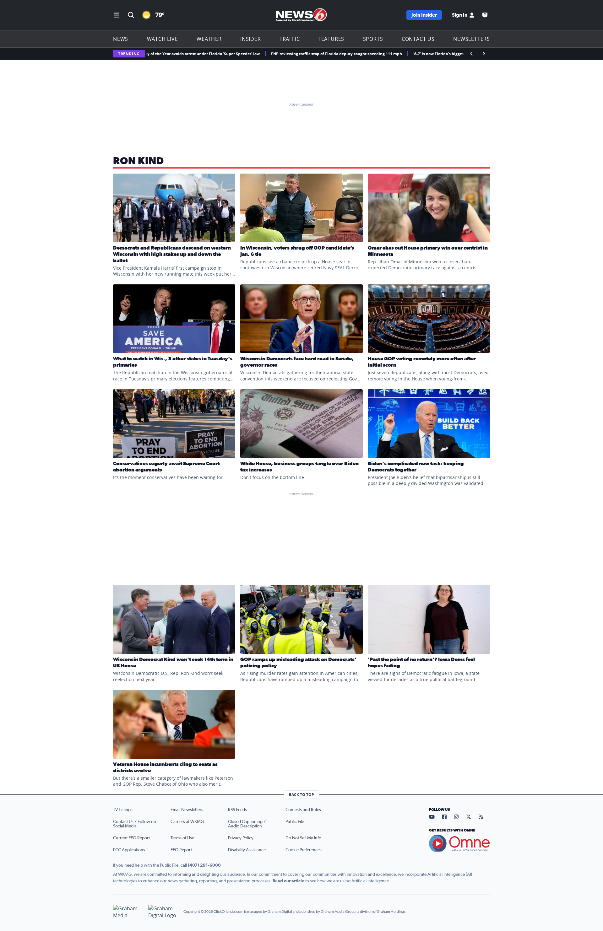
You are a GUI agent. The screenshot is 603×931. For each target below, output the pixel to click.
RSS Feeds (237, 810)
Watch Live (162, 38)
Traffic (290, 38)
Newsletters (471, 38)
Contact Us (418, 38)
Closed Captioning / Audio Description (247, 824)
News (120, 38)
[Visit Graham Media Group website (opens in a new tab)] (128, 911)
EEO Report (181, 850)
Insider (250, 38)
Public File (294, 822)
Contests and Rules (303, 810)
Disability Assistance (247, 850)
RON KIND (138, 161)
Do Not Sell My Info (303, 838)
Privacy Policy (240, 838)
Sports (373, 38)
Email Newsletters (187, 810)
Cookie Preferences (303, 850)
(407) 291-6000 (204, 865)
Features (331, 38)
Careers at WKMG (187, 822)
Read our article (288, 881)
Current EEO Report (131, 838)
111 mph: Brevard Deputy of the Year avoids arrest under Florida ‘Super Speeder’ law (152, 54)
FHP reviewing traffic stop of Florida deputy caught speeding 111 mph (307, 54)
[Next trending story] (483, 53)
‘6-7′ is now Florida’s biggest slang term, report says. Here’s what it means (453, 54)
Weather (209, 38)
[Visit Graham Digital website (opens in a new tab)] (163, 911)
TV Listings (123, 810)
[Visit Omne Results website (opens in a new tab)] (459, 843)
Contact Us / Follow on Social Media (134, 824)
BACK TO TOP (301, 794)
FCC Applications (129, 850)
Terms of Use (182, 838)
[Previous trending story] (471, 53)
